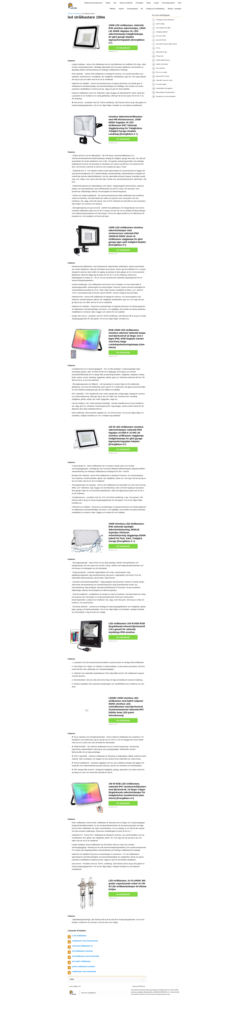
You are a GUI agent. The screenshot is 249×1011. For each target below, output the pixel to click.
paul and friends (161, 40)
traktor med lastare (162, 64)
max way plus (160, 68)
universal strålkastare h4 (82, 946)
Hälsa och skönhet (126, 3)
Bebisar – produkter (174, 9)
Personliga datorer (168, 3)
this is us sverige (161, 72)
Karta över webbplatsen (88, 993)
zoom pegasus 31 (75, 986)
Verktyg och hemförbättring (155, 9)
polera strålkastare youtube (83, 966)
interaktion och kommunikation (165, 96)
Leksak (156, 3)
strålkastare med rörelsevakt (84, 972)
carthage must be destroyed (165, 20)
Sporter (121, 9)
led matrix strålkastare (81, 961)
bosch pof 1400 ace (138, 986)
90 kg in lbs (159, 56)
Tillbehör (112, 9)
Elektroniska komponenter (93, 3)
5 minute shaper (161, 84)
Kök (115, 3)
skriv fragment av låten (163, 28)
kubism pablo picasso (163, 60)
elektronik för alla (161, 52)
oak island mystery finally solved (166, 44)
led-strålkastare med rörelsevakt (85, 956)
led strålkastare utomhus (82, 951)
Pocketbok (139, 3)
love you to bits (161, 36)
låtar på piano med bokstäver (165, 92)
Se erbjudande (123, 48)
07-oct (158, 48)
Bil (142, 9)
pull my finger (160, 24)
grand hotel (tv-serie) (162, 76)
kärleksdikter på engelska (164, 88)
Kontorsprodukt (132, 9)
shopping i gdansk (162, 32)
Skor (179, 3)
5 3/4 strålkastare (79, 936)
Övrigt (148, 3)
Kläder (108, 3)
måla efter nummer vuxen (164, 80)
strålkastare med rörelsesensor (85, 941)
